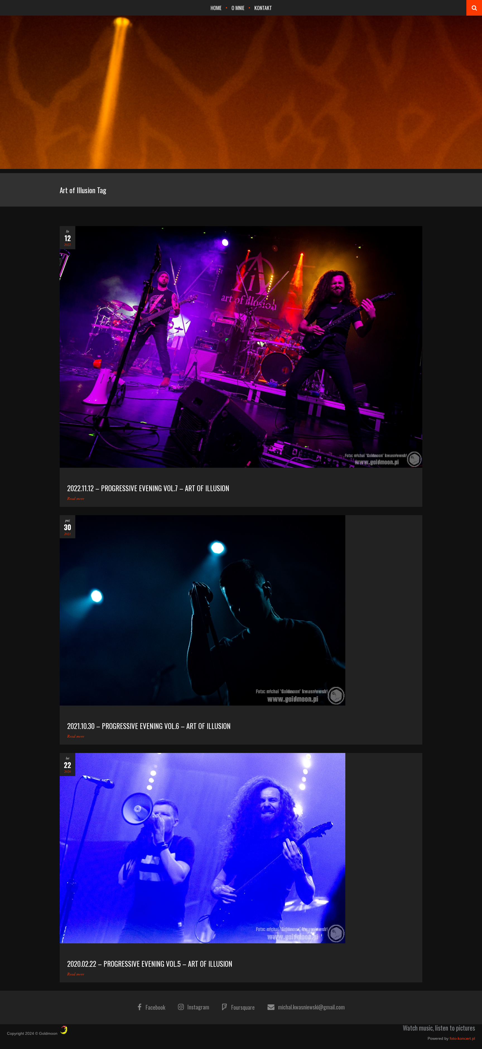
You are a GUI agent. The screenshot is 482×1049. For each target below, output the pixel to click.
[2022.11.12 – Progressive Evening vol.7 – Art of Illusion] (241, 347)
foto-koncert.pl (462, 1038)
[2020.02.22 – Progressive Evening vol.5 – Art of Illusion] (241, 848)
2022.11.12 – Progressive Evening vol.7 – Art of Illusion (148, 488)
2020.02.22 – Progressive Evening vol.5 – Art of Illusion (149, 963)
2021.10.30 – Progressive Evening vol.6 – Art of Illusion (149, 726)
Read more (75, 498)
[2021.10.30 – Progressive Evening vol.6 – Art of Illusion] (241, 610)
